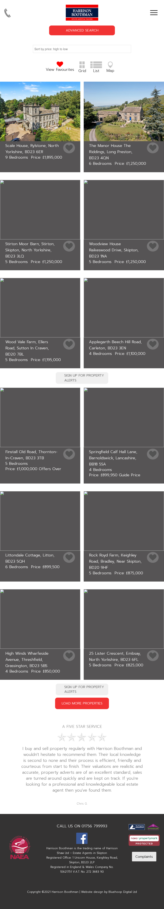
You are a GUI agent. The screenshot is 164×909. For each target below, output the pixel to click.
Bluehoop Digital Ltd (122, 892)
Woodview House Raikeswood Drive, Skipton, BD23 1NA (114, 250)
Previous (9, 751)
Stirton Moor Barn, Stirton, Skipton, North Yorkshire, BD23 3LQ (30, 250)
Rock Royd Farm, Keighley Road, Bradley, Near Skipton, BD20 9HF (115, 561)
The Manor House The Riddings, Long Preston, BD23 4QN (110, 152)
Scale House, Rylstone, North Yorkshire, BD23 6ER (32, 149)
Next (154, 751)
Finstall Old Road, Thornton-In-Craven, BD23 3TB (31, 455)
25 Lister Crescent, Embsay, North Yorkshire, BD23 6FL (115, 656)
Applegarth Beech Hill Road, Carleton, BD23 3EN (115, 345)
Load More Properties (82, 703)
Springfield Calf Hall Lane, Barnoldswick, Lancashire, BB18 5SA (113, 458)
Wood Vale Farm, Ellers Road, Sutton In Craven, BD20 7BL (27, 348)
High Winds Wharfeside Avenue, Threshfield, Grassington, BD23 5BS (26, 659)
